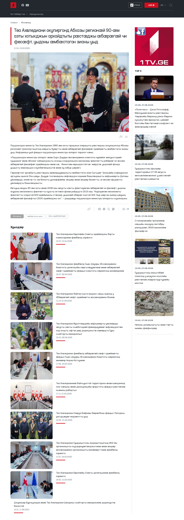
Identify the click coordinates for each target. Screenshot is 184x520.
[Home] (13, 5)
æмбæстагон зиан (35, 216)
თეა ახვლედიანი (57, 216)
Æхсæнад (17, 216)
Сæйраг (14, 23)
